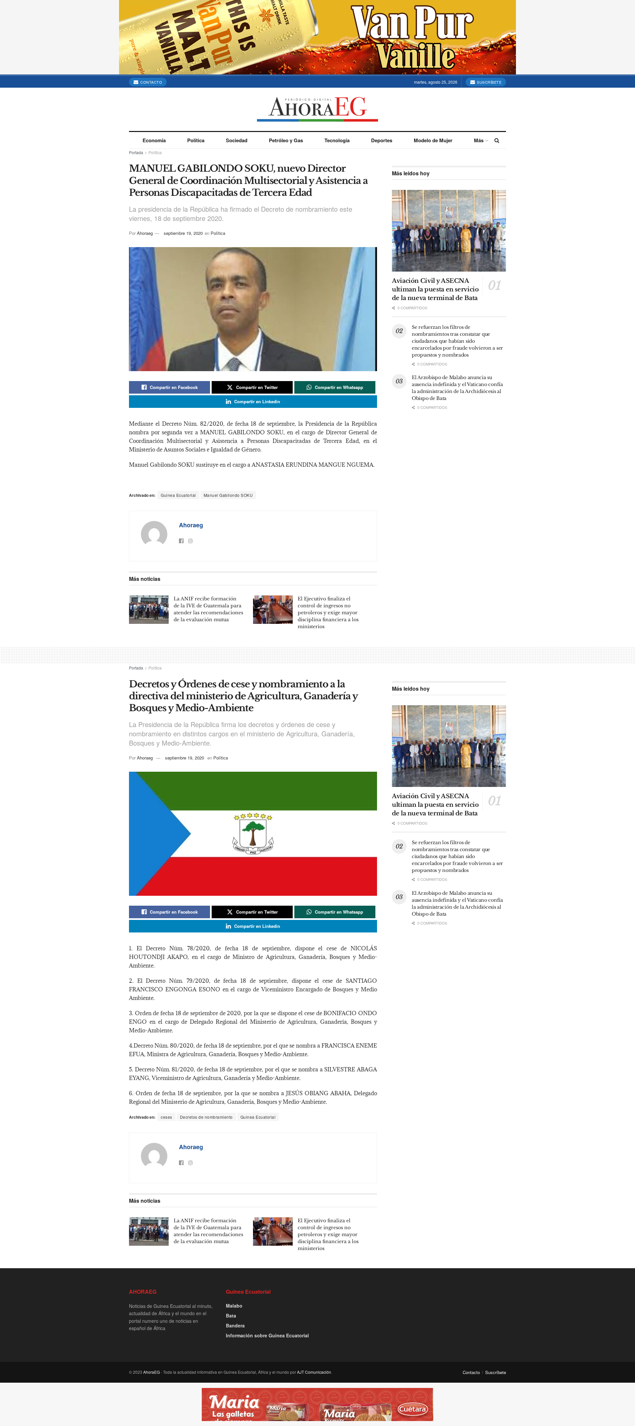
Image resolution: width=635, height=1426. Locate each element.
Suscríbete (489, 82)
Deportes (381, 140)
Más (479, 140)
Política (195, 140)
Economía (154, 140)
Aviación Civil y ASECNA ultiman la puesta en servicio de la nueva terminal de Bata (435, 289)
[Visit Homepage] (317, 109)
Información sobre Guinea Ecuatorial (267, 1335)
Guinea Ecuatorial (178, 495)
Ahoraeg (145, 233)
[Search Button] (496, 140)
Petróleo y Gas (286, 140)
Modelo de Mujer (433, 140)
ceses (166, 1117)
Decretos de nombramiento (206, 1117)
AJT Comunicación (314, 1372)
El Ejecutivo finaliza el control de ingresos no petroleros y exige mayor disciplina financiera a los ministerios (328, 612)
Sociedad (236, 140)
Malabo (234, 1305)
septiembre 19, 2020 (183, 233)
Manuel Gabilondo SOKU (228, 495)
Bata (231, 1315)
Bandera (235, 1325)
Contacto (150, 82)
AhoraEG (151, 1372)
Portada (136, 152)
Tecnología (337, 140)
